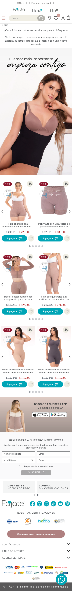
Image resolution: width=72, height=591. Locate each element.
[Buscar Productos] (41, 18)
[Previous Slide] (3, 211)
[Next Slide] (69, 211)
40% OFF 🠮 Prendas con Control (35, 3)
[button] (63, 18)
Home (5, 25)
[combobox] (27, 18)
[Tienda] (49, 18)
